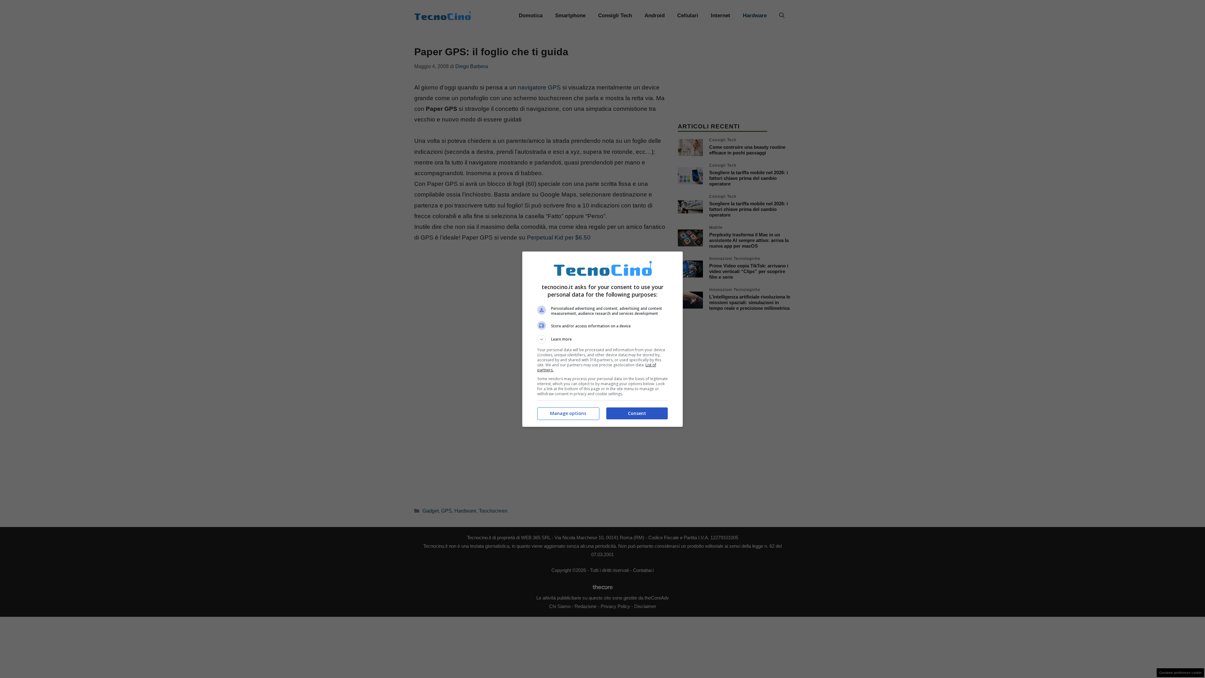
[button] (602, 339)
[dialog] (602, 339)
